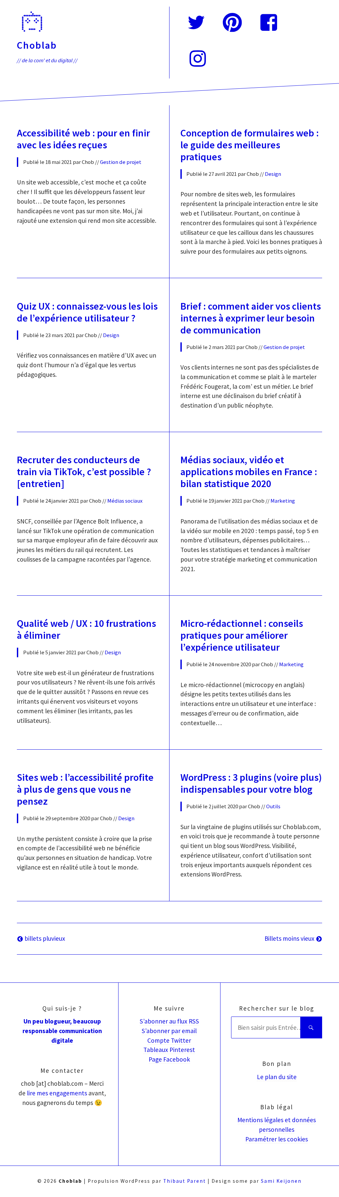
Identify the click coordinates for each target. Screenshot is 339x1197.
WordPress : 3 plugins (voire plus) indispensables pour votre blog (251, 783)
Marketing (282, 500)
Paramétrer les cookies (276, 1139)
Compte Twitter (169, 1040)
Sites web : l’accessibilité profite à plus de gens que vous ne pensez (85, 789)
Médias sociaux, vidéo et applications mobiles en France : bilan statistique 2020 (248, 471)
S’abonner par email (169, 1031)
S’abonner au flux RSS (169, 1021)
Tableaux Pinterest (169, 1050)
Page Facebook (169, 1059)
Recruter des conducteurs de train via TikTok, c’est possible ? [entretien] (84, 471)
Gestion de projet (120, 162)
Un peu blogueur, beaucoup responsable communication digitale (62, 1030)
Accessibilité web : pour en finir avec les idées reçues (83, 138)
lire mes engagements (57, 1093)
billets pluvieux (44, 938)
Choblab (37, 45)
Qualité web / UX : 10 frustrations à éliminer (86, 629)
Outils (273, 806)
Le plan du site (277, 1077)
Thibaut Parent (184, 1181)
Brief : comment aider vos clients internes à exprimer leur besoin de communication (250, 318)
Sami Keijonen (281, 1181)
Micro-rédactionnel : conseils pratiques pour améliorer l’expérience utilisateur (241, 635)
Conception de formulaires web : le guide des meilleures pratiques (249, 144)
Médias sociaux (124, 500)
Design (273, 173)
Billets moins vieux (290, 938)
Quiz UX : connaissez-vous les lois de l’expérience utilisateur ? (87, 312)
